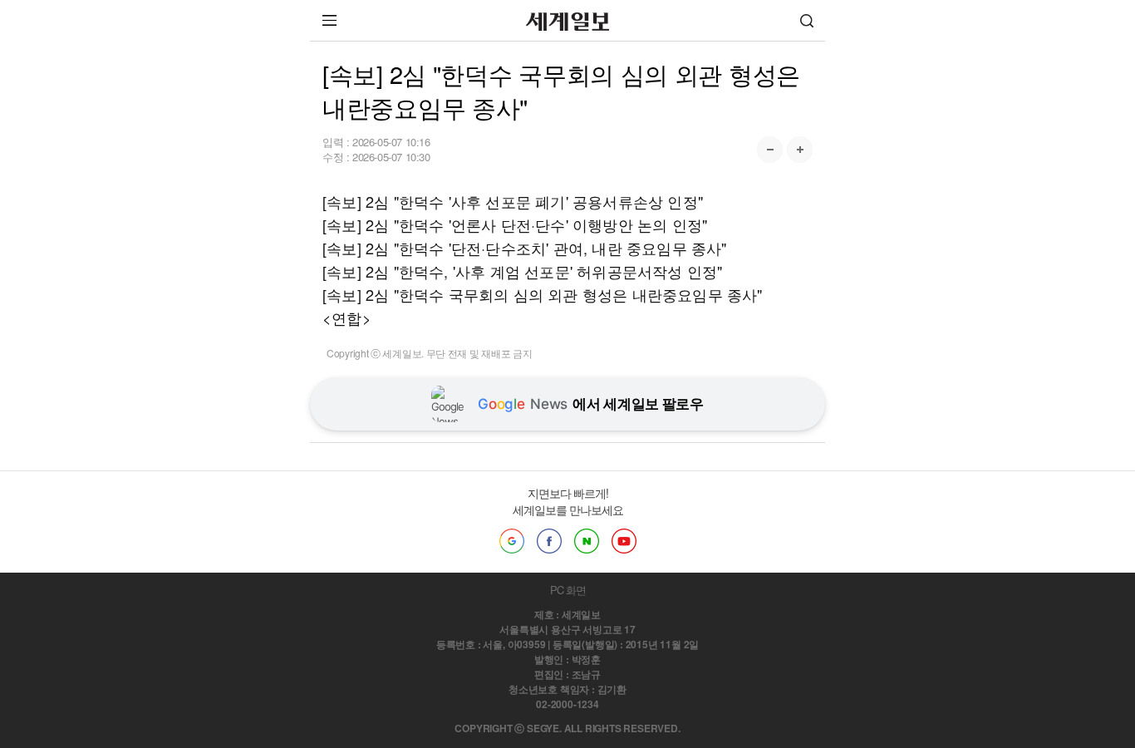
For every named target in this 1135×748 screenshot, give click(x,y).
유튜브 (624, 541)
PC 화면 (568, 590)
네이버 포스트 (586, 541)
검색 (807, 20)
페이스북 (549, 541)
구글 (511, 541)
